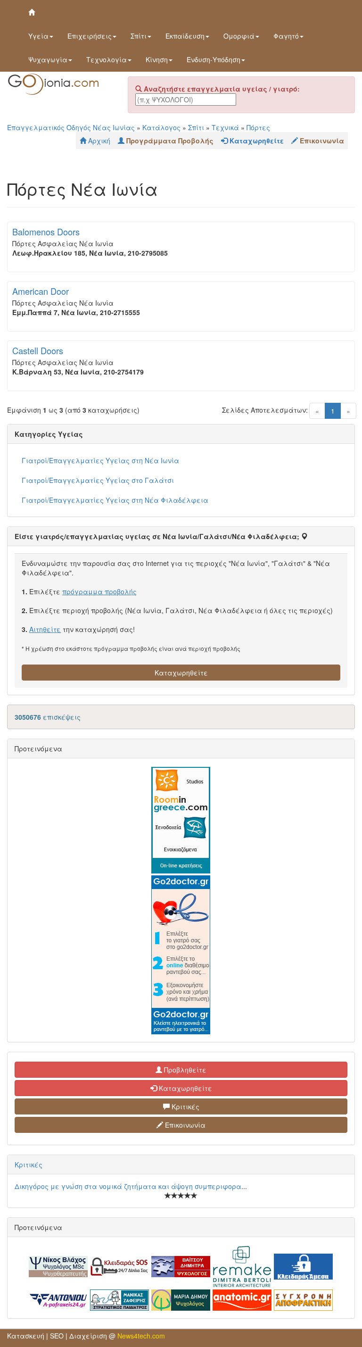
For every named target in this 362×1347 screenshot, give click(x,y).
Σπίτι (139, 36)
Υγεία (38, 36)
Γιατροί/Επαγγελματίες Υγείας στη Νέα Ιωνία (100, 460)
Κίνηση (157, 59)
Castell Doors (37, 350)
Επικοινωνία (184, 1125)
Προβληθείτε (184, 1069)
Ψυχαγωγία (47, 59)
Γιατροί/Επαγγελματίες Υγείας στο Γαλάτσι (98, 480)
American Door (40, 291)
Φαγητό (286, 36)
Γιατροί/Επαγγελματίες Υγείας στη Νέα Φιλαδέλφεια (115, 500)
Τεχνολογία (106, 59)
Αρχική (98, 140)
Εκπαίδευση (185, 36)
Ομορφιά (239, 36)
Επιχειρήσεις (89, 36)
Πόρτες (258, 127)
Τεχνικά (225, 127)
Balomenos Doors (46, 231)
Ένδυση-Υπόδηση (213, 59)
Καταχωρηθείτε (181, 672)
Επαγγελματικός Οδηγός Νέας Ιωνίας (71, 127)
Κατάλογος (161, 127)
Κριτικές (184, 1106)
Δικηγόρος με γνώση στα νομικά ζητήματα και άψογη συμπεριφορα (128, 1186)
